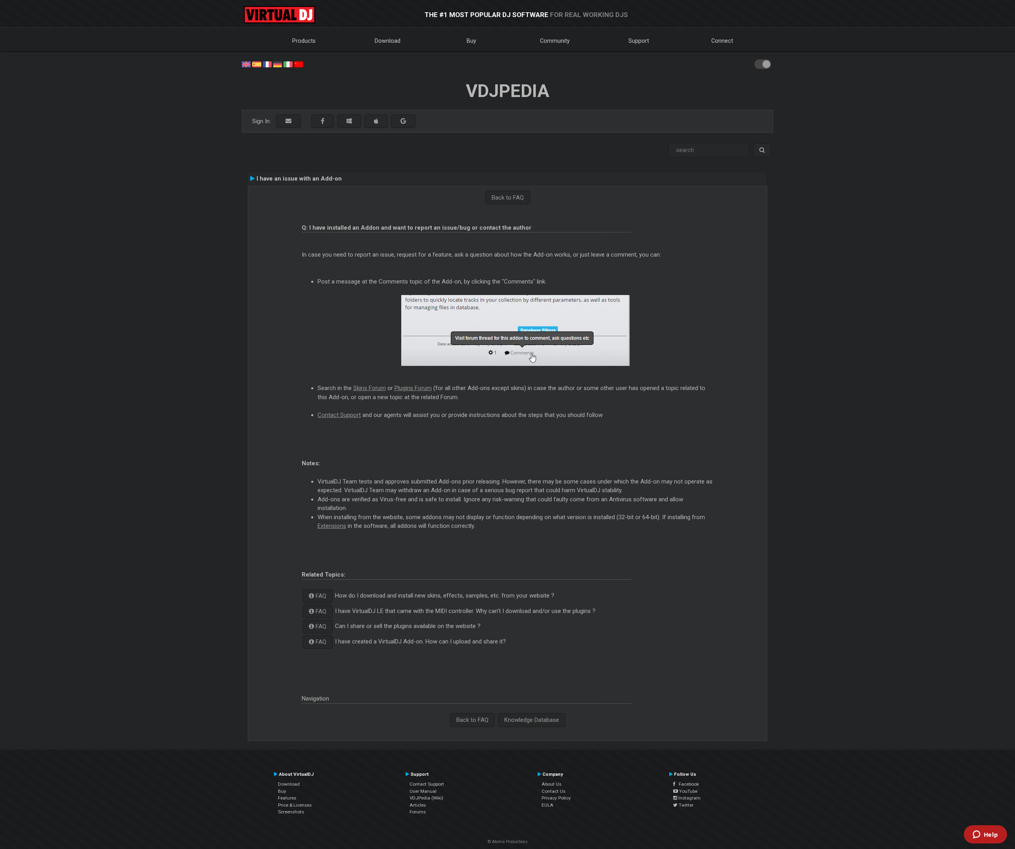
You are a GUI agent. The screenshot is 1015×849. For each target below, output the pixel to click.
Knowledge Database (531, 719)
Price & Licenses (295, 805)
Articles (418, 805)
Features (287, 798)
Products (304, 41)
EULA (547, 805)
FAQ (320, 596)
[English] (246, 63)
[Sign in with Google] (403, 121)
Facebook (687, 784)
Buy (471, 41)
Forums (418, 812)
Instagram (689, 798)
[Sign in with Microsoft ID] (349, 121)
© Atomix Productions (508, 841)
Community (555, 41)
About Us (551, 784)
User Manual (423, 791)
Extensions (332, 525)
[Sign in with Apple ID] (376, 121)
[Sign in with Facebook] (322, 121)
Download (387, 41)
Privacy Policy (556, 798)
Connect (722, 41)
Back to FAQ (508, 197)
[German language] (277, 63)
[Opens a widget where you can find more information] (985, 835)
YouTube (687, 791)
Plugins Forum (413, 388)
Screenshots (291, 812)
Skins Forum (369, 388)
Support (638, 41)
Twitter (685, 805)
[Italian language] (287, 63)
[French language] (267, 63)
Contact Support (339, 415)
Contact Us (553, 791)
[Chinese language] (298, 63)
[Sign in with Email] (288, 121)
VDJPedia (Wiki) (426, 798)
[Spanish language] (256, 63)
